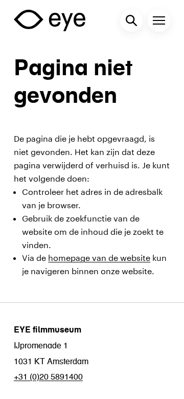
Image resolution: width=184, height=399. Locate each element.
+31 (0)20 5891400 (48, 376)
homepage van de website (99, 256)
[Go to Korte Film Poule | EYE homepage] (49, 20)
